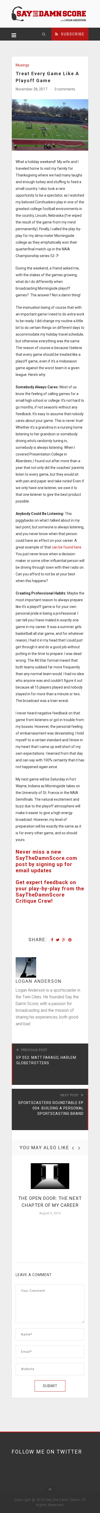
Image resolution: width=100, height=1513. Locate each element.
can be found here (66, 547)
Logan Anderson (39, 981)
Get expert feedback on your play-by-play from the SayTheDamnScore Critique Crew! (50, 891)
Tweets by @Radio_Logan (31, 1465)
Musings (22, 65)
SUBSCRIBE (71, 34)
